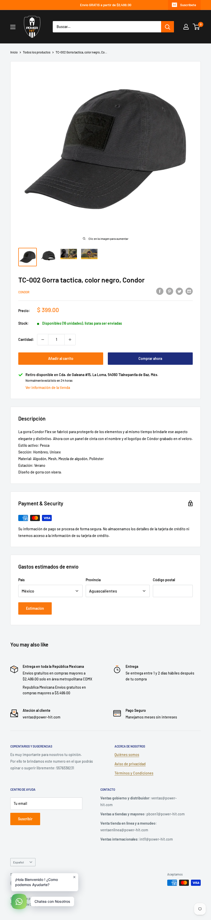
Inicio (14, 52)
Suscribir (25, 819)
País (21, 580)
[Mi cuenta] (186, 27)
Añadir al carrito (60, 358)
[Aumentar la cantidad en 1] (70, 339)
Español (18, 862)
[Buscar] (167, 26)
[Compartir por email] (189, 291)
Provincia (93, 580)
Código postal (164, 580)
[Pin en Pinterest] (169, 291)
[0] (196, 27)
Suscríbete (188, 5)
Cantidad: (26, 339)
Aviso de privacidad (130, 764)
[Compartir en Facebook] (159, 291)
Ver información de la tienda (47, 387)
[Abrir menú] (12, 27)
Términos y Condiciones (134, 773)
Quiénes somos (127, 754)
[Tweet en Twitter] (179, 291)
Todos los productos (36, 52)
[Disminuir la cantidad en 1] (42, 339)
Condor (23, 292)
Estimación (35, 608)
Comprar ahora (150, 358)
